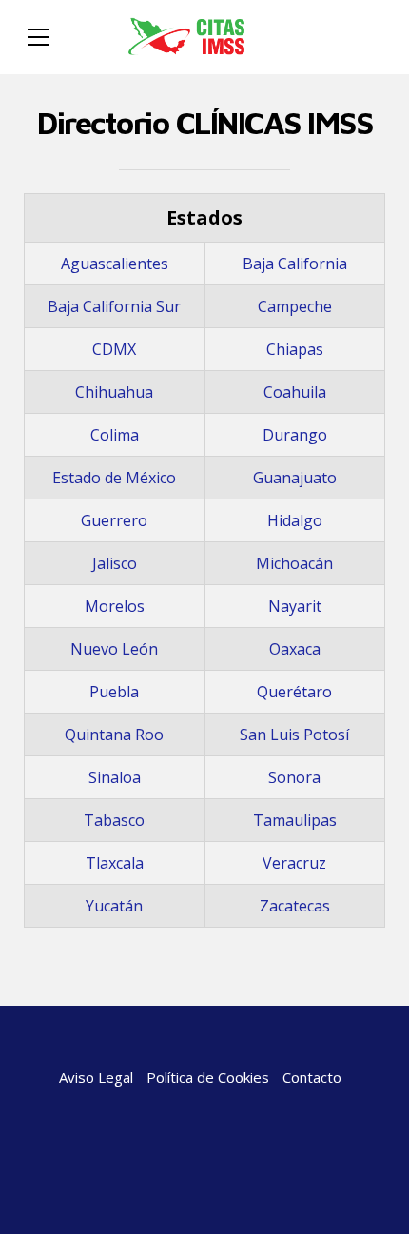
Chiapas (294, 349)
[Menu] (38, 37)
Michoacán (294, 563)
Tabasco (114, 820)
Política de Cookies (207, 1077)
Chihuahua (114, 392)
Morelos (115, 606)
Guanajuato (295, 477)
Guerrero (114, 520)
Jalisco (114, 563)
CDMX (114, 349)
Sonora (294, 777)
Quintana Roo (114, 734)
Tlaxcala (115, 862)
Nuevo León (114, 648)
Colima (114, 434)
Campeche (295, 306)
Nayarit (294, 606)
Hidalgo (294, 520)
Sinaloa (114, 777)
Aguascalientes (114, 263)
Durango (295, 434)
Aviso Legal (96, 1077)
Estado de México (114, 477)
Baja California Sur (114, 306)
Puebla (114, 691)
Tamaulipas (295, 820)
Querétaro (294, 691)
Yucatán (114, 905)
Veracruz (294, 862)
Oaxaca (295, 648)
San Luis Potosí (294, 734)
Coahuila (294, 392)
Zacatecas (295, 905)
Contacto (311, 1077)
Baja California (295, 263)
